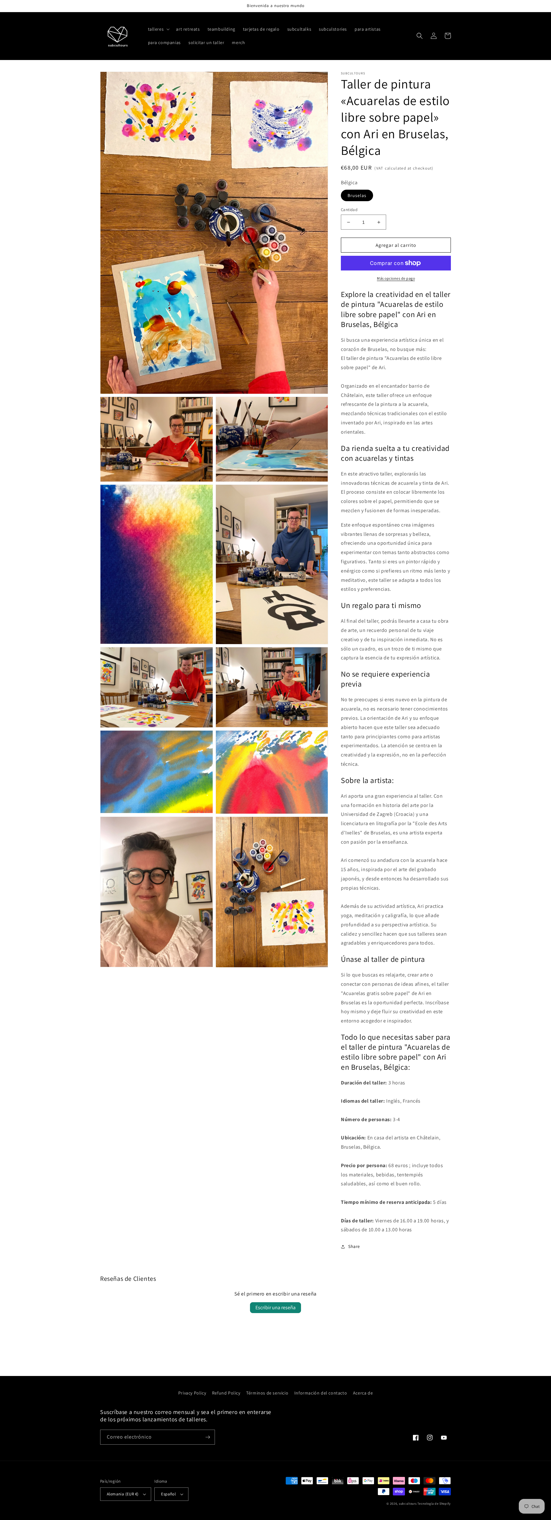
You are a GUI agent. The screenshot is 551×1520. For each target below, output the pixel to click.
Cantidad (349, 209)
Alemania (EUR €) (122, 1494)
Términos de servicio (267, 1393)
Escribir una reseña (275, 1307)
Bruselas (357, 195)
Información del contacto (320, 1393)
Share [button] (354, 1246)
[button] (158, 29)
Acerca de (363, 1393)
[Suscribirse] (208, 1437)
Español (168, 1494)
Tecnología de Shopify (434, 1503)
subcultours (408, 1503)
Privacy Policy (192, 1393)
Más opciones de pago (396, 278)
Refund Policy (226, 1393)
